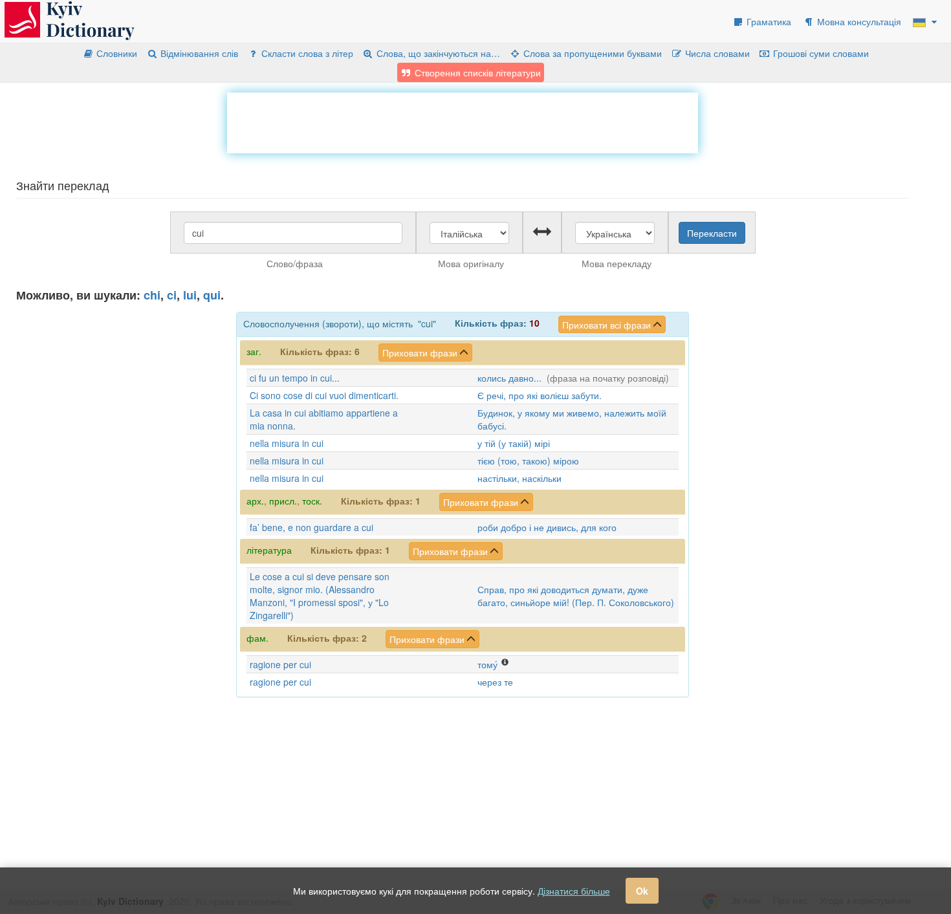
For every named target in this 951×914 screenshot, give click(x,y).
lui (190, 295)
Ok (642, 890)
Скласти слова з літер (306, 53)
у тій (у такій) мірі (513, 443)
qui (212, 295)
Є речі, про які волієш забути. (539, 395)
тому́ (487, 664)
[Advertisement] (462, 121)
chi (152, 295)
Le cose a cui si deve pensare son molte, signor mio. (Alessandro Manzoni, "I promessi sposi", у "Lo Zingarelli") (319, 596)
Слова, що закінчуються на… (437, 53)
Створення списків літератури (476, 72)
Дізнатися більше (574, 890)
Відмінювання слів (198, 53)
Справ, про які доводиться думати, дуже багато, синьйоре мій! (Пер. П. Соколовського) (575, 596)
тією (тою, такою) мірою (528, 460)
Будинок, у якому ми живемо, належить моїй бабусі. (571, 419)
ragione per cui (280, 664)
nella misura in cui (286, 443)
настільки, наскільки (519, 478)
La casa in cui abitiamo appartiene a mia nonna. (324, 419)
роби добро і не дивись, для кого (547, 527)
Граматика (767, 21)
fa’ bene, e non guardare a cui (311, 527)
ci (172, 295)
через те (495, 681)
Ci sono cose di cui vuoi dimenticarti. (324, 395)
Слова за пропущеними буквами (591, 53)
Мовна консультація (857, 21)
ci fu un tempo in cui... (295, 377)
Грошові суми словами (820, 53)
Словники (115, 53)
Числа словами (716, 53)
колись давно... (509, 377)
